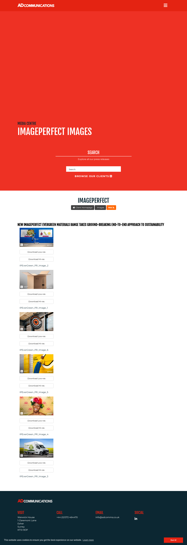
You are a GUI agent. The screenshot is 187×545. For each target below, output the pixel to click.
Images (100, 207)
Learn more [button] (88, 540)
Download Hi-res (36, 259)
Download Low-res (36, 252)
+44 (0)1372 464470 (67, 517)
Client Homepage (83, 207)
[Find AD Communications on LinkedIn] (137, 519)
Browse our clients (92, 176)
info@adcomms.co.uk (107, 517)
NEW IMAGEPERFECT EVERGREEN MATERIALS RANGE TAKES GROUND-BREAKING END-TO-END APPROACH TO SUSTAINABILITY (91, 225)
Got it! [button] (173, 540)
